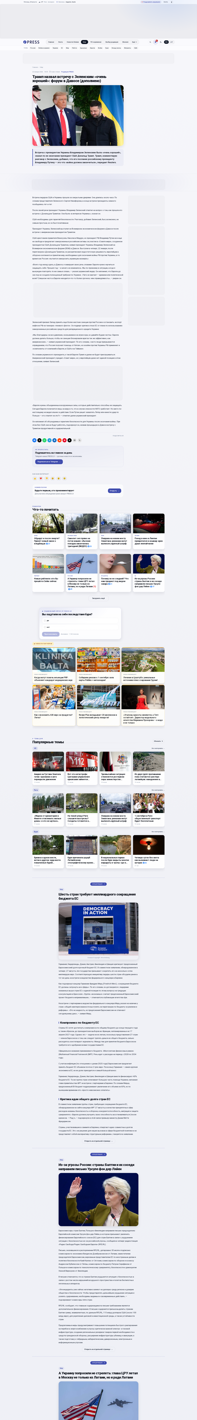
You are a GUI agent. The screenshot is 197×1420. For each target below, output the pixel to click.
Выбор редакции (112, 42)
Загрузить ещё (98, 598)
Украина (55, 48)
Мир (84, 42)
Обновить (158, 741)
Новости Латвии (73, 42)
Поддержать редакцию (151, 2)
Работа (74, 48)
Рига (36, 790)
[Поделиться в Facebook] (34, 440)
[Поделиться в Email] (75, 440)
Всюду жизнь (116, 48)
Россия (32, 48)
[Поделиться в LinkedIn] (54, 440)
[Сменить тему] (160, 42)
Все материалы (158, 748)
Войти (166, 2)
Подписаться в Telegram (49, 462)
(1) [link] (94, 586)
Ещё (133, 42)
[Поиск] (150, 42)
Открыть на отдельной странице (98, 1141)
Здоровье (83, 48)
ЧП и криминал (95, 42)
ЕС (62, 48)
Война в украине (44, 48)
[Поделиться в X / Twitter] (39, 440)
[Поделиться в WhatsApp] (44, 440)
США (135, 48)
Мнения (125, 42)
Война (100, 48)
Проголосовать (50, 634)
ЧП (35, 748)
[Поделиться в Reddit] (59, 440)
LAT (171, 42)
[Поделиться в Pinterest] (64, 440)
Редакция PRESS (67, 72)
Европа (92, 48)
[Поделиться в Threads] (69, 440)
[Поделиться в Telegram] (49, 440)
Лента (60, 42)
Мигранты (127, 48)
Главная (51, 42)
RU (166, 42)
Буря (107, 48)
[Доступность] (171, 2)
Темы (26, 48)
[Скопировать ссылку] (80, 440)
